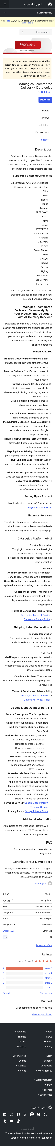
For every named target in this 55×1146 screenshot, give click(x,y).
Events (22, 1060)
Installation (43, 125)
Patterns (21, 1046)
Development (42, 132)
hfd (5, 937)
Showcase (20, 1031)
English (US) (8, 931)
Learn (49, 1055)
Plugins (22, 1041)
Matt (48, 1084)
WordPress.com (42, 1079)
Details (45, 110)
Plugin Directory (44, 13)
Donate (21, 1065)
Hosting (48, 1041)
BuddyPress (44, 1094)
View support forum (42, 1014)
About (49, 1031)
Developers (46, 1065)
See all (6, 993)
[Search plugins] (22, 32)
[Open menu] (4, 4)
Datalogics (46, 92)
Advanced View (44, 945)
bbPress (46, 1089)
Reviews (44, 117)
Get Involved (19, 1055)
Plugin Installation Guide (40, 507)
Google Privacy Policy (36, 811)
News (49, 1036)
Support (45, 139)
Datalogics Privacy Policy (37, 619)
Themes (22, 1036)
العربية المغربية (38, 1107)
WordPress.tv (43, 1070)
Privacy (48, 1046)
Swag (21, 1070)
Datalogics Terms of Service (35, 615)
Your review (46, 993)
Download (45, 100)
